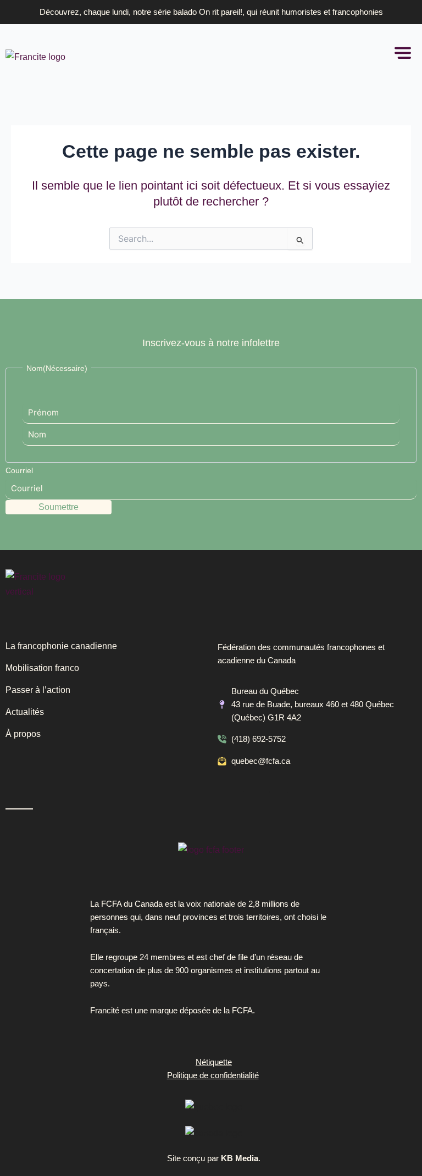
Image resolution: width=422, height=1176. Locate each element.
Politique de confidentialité (213, 1075)
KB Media (239, 1158)
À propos (23, 734)
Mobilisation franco (42, 668)
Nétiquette (214, 1062)
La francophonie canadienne (61, 646)
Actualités (24, 712)
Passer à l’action (37, 690)
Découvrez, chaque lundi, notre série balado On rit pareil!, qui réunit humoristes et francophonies (211, 12)
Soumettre (58, 507)
